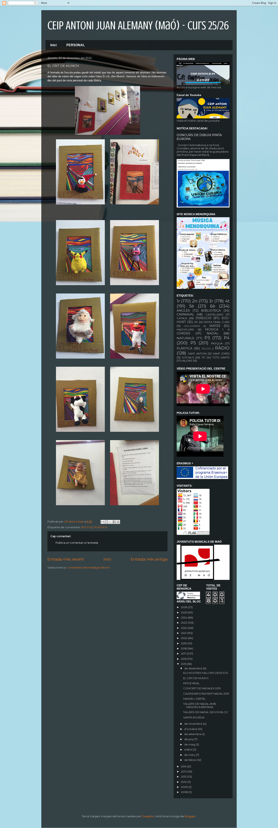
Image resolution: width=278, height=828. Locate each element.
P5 (193, 342)
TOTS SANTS (221, 357)
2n (194, 300)
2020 (184, 638)
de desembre (193, 668)
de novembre (193, 723)
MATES (214, 326)
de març (190, 754)
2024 (184, 617)
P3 (207, 337)
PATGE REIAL (191, 683)
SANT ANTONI (197, 353)
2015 (184, 663)
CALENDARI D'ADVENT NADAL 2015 (206, 693)
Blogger (190, 816)
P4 (227, 337)
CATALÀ (182, 318)
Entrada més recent (65, 559)
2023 (184, 622)
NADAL (212, 333)
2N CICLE (87, 527)
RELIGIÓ (206, 348)
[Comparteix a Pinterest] (118, 522)
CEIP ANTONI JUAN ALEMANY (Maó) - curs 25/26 (138, 25)
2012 (184, 776)
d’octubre (191, 729)
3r (211, 300)
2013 (184, 771)
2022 (184, 627)
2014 (184, 766)
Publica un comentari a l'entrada (77, 542)
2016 (184, 658)
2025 (184, 612)
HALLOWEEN (192, 326)
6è (212, 306)
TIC (203, 357)
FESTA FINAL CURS (217, 322)
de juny (189, 739)
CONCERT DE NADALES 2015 (202, 688)
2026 (184, 607)
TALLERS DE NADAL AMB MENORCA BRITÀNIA (199, 705)
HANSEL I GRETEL (194, 698)
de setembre (193, 734)
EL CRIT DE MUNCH (195, 678)
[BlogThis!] (106, 522)
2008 (184, 792)
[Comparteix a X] (110, 522)
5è (191, 306)
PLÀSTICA (100, 527)
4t (227, 300)
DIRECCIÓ (203, 318)
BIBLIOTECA (211, 310)
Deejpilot (148, 816)
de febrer (190, 759)
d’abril (188, 749)
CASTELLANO (214, 314)
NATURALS (185, 338)
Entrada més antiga (149, 559)
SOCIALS (188, 357)
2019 (184, 643)
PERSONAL (75, 45)
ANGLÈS (183, 310)
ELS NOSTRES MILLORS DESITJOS (205, 672)
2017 (184, 653)
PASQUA (217, 343)
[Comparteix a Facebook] (114, 522)
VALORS (186, 360)
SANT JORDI (221, 353)
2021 (184, 633)
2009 (184, 787)
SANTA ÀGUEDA (193, 717)
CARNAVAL (185, 314)
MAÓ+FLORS (185, 329)
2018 (184, 648)
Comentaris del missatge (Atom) (88, 567)
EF (196, 322)
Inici (53, 45)
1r (178, 300)
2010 (184, 781)
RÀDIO (222, 347)
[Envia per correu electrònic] (103, 522)
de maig (190, 744)
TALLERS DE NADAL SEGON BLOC (205, 712)
